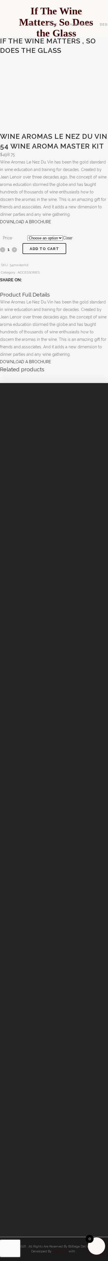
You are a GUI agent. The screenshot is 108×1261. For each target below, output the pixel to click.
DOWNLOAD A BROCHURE (25, 222)
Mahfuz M (60, 1251)
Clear (68, 238)
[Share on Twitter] (31, 280)
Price (7, 238)
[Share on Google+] (37, 280)
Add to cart (44, 249)
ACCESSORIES (29, 272)
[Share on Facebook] (25, 280)
